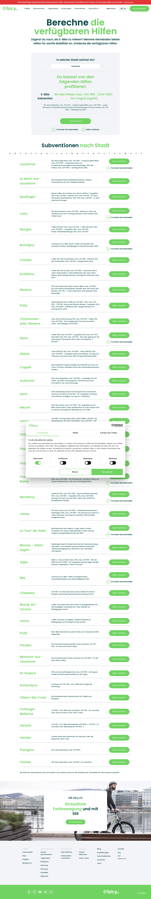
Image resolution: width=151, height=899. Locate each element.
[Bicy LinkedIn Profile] (45, 892)
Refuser (75, 472)
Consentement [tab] (42, 433)
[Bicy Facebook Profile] (29, 892)
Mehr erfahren (119, 161)
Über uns (82, 849)
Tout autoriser (107, 472)
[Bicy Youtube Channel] (40, 892)
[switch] (63, 463)
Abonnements (39, 8)
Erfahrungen (66, 8)
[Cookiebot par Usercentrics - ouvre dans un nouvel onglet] (113, 425)
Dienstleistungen (47, 849)
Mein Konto (111, 8)
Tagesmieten (53, 8)
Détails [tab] (75, 433)
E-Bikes (27, 8)
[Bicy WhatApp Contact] (51, 892)
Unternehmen (79, 8)
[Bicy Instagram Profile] (34, 892)
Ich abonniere (139, 8)
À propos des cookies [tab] (108, 433)
